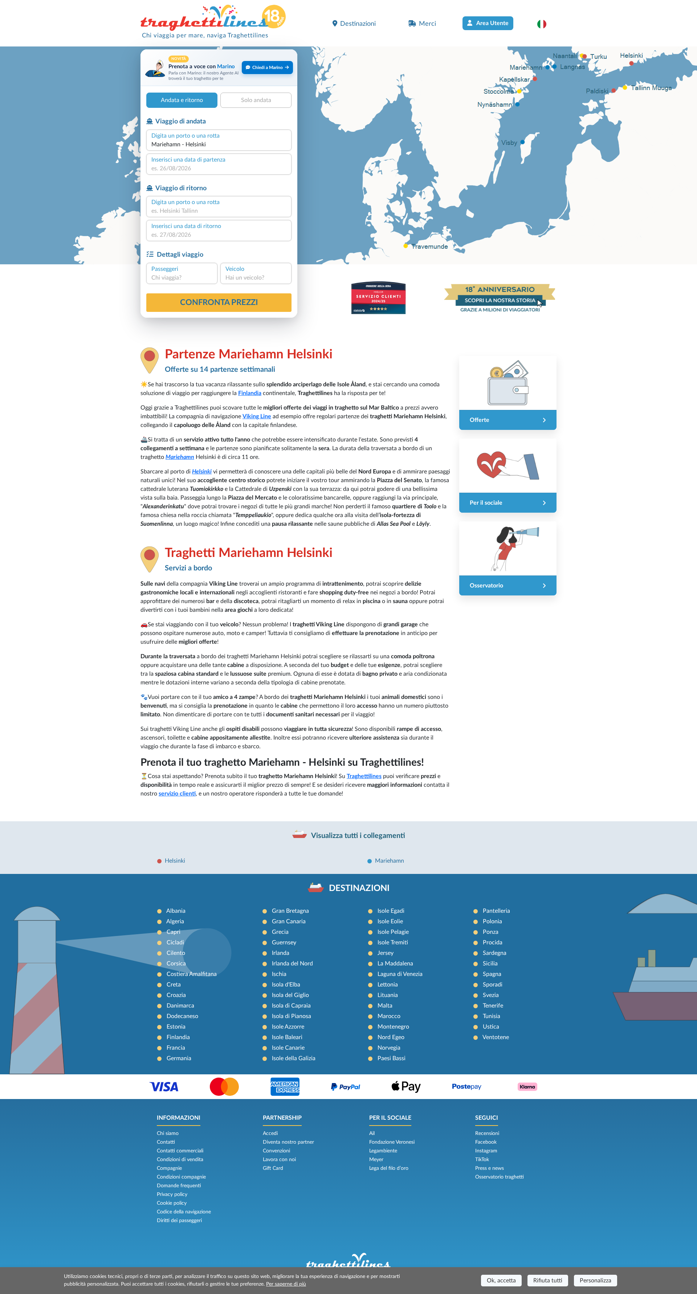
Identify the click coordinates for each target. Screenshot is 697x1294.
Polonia (492, 921)
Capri (173, 932)
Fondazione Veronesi (392, 1142)
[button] (545, 24)
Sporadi (492, 985)
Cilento (176, 953)
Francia (176, 1048)
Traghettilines (364, 776)
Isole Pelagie (393, 932)
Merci (427, 24)
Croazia (176, 995)
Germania (179, 1058)
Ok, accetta (501, 1280)
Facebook (486, 1142)
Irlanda (280, 953)
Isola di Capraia (291, 1006)
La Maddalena (395, 964)
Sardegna (494, 953)
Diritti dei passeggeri (179, 1220)
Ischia (279, 974)
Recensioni (487, 1133)
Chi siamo (168, 1133)
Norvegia (389, 1048)
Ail (372, 1133)
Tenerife (493, 1006)
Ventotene (495, 1037)
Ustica (491, 1027)
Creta (174, 985)
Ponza (490, 932)
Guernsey (284, 942)
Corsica (176, 964)
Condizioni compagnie (181, 1177)
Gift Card (273, 1168)
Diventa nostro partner (288, 1142)
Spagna (492, 974)
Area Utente (492, 23)
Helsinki (202, 472)
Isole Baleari (287, 1037)
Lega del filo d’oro (388, 1168)
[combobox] (218, 144)
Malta (385, 1006)
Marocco (389, 1016)
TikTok (482, 1159)
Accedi (270, 1133)
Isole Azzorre (288, 1027)
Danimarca (180, 1006)
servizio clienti (177, 794)
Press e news (489, 1168)
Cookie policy (172, 1203)
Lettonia (388, 985)
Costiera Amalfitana (192, 974)
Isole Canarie (288, 1048)
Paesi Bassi (391, 1058)
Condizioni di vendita (180, 1159)
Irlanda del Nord (292, 964)
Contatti (166, 1142)
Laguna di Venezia (400, 974)
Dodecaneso (182, 1016)
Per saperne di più (286, 1284)
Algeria (175, 921)
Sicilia (490, 964)
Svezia (491, 995)
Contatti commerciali (180, 1150)
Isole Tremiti (393, 942)
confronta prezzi (219, 302)
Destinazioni (358, 24)
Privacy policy (172, 1194)
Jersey (386, 953)
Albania (176, 911)
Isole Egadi (391, 911)
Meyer (376, 1159)
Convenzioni (276, 1150)
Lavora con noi (279, 1159)
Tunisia (491, 1016)
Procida (492, 942)
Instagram (486, 1150)
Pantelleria (496, 911)
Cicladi (175, 942)
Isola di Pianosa (291, 1016)
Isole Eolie (390, 921)
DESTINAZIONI (359, 888)
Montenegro (393, 1027)
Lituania (388, 995)
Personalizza (595, 1280)
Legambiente (383, 1150)
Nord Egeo (391, 1037)
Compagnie (169, 1168)
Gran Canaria (289, 921)
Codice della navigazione (184, 1211)
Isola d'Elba (286, 985)
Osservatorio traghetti (499, 1177)
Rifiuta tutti (547, 1280)
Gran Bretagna (290, 911)
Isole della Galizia (293, 1058)
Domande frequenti (179, 1185)
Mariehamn (180, 457)
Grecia (280, 932)
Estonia (176, 1027)
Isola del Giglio (290, 995)
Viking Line (256, 416)
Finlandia (249, 393)
